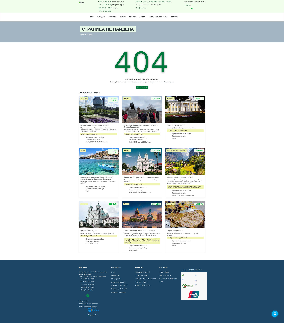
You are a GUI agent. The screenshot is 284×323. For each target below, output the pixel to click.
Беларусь (174, 17)
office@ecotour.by (141, 8)
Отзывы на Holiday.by (119, 285)
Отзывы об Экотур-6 (142, 272)
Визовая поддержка (142, 285)
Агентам (143, 17)
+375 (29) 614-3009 (104, 1)
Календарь (101, 17)
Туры (92, 17)
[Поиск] (196, 5)
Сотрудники (115, 279)
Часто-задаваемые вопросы (146, 279)
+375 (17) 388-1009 (104, 11)
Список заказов (165, 275)
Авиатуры (112, 17)
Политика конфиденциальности (88, 306)
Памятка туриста (141, 282)
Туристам (132, 17)
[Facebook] (80, 295)
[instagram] (188, 9)
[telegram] (192, 9)
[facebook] (184, 9)
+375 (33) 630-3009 (104, 5)
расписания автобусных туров (163, 82)
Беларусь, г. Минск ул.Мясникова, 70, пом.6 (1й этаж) (154, 1)
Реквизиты (115, 275)
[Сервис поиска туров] (93, 310)
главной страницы (131, 82)
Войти (188, 5)
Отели (152, 17)
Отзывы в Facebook (118, 292)
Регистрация (164, 272)
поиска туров (143, 82)
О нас (165, 17)
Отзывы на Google (118, 282)
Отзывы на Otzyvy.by (119, 289)
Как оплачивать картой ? (192, 270)
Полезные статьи (141, 275)
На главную (142, 87)
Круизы (123, 17)
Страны (159, 17)
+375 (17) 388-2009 (87, 281)
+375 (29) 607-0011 (104, 8)
